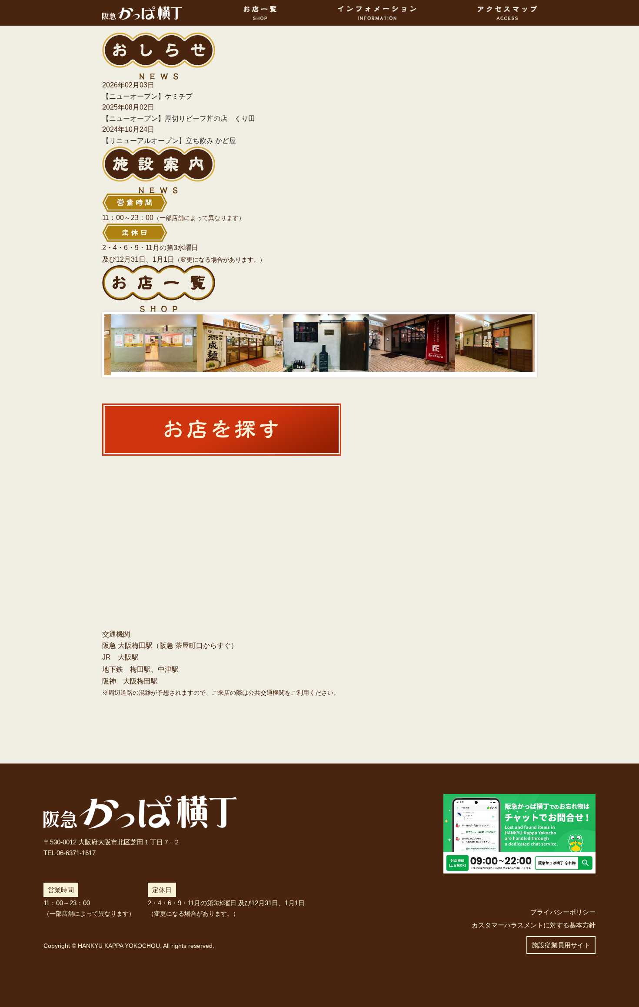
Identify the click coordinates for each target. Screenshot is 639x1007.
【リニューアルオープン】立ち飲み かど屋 (169, 140)
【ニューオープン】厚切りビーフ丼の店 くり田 (178, 118)
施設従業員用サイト (561, 945)
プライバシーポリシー (563, 912)
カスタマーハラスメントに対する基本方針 (534, 925)
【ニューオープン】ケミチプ (147, 96)
